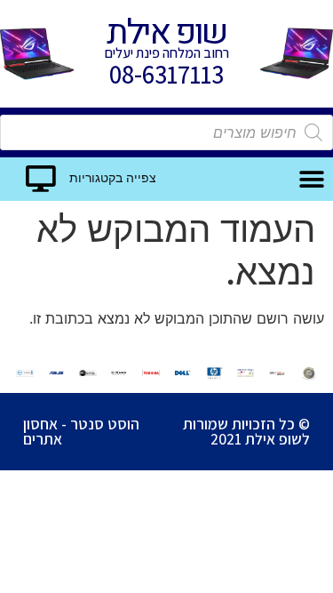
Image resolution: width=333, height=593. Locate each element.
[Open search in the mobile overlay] (166, 132)
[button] (312, 179)
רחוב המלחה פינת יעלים (167, 53)
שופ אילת (166, 33)
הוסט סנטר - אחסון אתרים (81, 431)
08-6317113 (166, 74)
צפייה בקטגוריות (112, 178)
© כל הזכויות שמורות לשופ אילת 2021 (246, 431)
